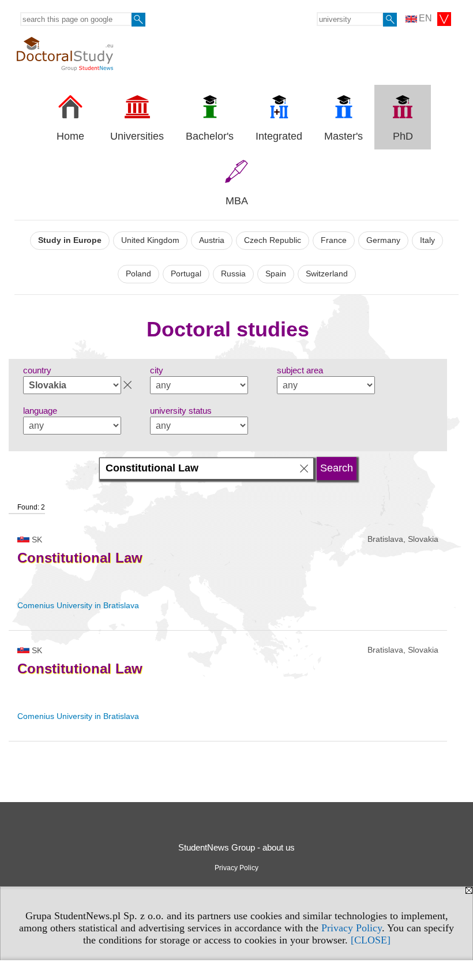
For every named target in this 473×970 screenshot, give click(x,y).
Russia (233, 273)
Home (70, 136)
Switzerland (327, 273)
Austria (211, 240)
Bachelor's (210, 136)
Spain (275, 273)
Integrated (279, 136)
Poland (138, 273)
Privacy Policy (351, 928)
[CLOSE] (371, 940)
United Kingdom (150, 240)
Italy (427, 240)
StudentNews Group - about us (236, 847)
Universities (137, 136)
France (334, 240)
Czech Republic (272, 240)
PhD (403, 136)
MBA (237, 201)
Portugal (186, 273)
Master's (343, 136)
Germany (383, 240)
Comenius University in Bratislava (78, 605)
